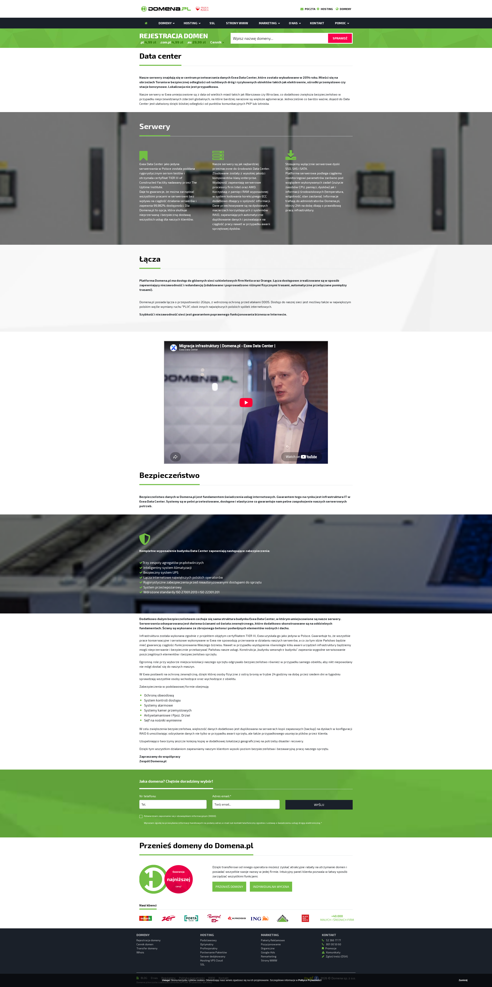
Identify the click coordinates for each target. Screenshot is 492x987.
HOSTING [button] (191, 23)
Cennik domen (144, 944)
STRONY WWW (237, 23)
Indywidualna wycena (271, 886)
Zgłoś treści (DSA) (337, 956)
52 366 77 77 (333, 940)
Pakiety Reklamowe (273, 940)
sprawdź (340, 38)
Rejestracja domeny (148, 940)
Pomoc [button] (341, 23)
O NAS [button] (293, 23)
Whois (140, 952)
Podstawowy (208, 940)
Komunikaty (333, 952)
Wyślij (319, 804)
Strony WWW (269, 960)
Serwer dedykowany (212, 956)
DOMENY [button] (165, 23)
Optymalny (206, 944)
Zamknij (463, 980)
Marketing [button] (268, 23)
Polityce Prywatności (309, 980)
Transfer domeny (146, 948)
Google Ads (268, 952)
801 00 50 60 (333, 944)
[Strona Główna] (146, 23)
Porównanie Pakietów (213, 952)
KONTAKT (317, 23)
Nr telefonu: (147, 796)
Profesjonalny (208, 948)
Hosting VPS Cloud (211, 960)
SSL (212, 23)
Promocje (331, 948)
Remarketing (268, 956)
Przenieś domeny (229, 886)
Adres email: (221, 796)
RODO (212, 816)
